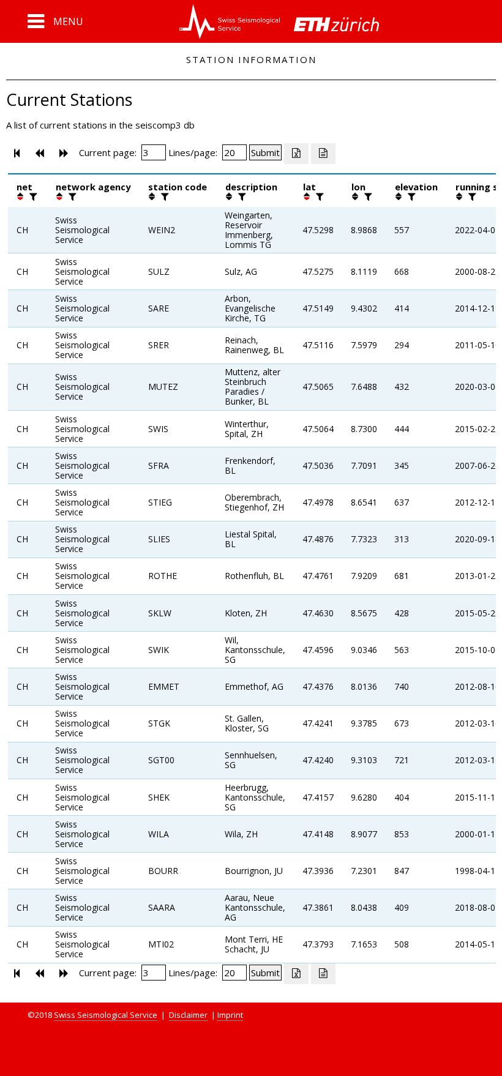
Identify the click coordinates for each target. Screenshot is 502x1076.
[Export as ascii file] (323, 153)
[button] (55, 21)
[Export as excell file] (296, 153)
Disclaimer (188, 1014)
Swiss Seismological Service (105, 1014)
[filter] (31, 196)
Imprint (230, 1014)
